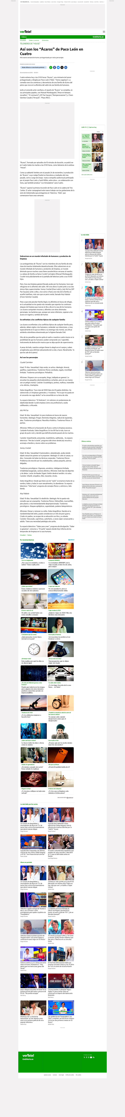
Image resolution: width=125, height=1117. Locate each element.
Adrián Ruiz (51, 889)
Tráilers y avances (34, 40)
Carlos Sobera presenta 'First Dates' (86, 156)
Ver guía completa (86, 174)
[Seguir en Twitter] (84, 1057)
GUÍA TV (88, 127)
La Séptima (42, 1)
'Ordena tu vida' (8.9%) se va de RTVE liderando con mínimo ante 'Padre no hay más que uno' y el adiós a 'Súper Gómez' (61, 884)
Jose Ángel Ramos (52, 858)
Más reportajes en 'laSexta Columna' (86, 165)
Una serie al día (80, 1)
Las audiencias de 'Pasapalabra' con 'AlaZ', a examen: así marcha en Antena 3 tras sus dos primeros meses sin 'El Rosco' (61, 1019)
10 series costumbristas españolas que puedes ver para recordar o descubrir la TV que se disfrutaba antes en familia (61, 853)
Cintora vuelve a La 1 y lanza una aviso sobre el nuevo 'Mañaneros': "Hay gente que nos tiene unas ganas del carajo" (93, 325)
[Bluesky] (58, 67)
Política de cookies (70, 1075)
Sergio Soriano (24, 831)
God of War (96, 1)
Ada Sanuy (23, 995)
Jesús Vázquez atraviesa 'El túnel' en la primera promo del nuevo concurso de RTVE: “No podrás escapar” (33, 991)
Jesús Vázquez (74, 1)
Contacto (55, 1075)
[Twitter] (62, 67)
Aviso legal (61, 1075)
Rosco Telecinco (48, 1)
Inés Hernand (102, 1)
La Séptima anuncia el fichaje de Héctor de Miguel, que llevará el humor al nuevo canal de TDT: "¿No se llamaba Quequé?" (94, 350)
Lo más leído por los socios (29, 804)
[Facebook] (54, 67)
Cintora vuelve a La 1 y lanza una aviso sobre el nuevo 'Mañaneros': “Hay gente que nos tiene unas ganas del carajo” (33, 965)
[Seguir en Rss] (93, 1057)
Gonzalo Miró (86, 1)
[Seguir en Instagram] (88, 1057)
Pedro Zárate (23, 856)
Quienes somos (47, 1075)
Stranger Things (60, 1)
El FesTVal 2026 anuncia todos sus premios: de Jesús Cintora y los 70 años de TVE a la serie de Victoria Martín (61, 964)
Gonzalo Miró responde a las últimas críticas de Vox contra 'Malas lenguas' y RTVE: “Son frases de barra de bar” (32, 852)
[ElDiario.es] (98, 37)
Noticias (29, 535)
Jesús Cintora (53, 1)
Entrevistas (45, 40)
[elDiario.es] (28, 1059)
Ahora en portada (26, 862)
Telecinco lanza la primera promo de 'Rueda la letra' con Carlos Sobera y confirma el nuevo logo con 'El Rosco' (32, 937)
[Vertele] (28, 1055)
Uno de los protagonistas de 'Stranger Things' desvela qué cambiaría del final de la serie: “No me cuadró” (92, 457)
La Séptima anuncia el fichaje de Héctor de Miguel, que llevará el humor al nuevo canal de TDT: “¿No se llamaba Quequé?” (60, 911)
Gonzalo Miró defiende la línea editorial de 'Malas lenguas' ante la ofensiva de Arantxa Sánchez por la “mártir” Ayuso (60, 826)
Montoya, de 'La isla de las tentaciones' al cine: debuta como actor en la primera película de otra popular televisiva (32, 1019)
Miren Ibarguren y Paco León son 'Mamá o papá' (86, 146)
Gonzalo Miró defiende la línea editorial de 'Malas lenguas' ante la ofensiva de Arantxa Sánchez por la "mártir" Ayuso (94, 253)
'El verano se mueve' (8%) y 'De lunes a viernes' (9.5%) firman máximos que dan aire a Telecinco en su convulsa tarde (60, 938)
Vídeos (24, 37)
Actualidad (23, 40)
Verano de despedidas (35, 1)
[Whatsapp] (50, 67)
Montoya (91, 1)
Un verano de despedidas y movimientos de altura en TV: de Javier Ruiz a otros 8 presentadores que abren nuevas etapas (32, 826)
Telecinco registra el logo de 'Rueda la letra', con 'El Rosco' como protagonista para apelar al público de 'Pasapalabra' (33, 911)
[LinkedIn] (65, 67)
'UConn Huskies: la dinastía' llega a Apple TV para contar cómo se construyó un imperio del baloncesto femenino (60, 992)
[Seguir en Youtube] (91, 1057)
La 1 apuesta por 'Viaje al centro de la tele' (86, 136)
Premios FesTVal (67, 1)
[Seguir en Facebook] (86, 1057)
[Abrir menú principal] (104, 31)
